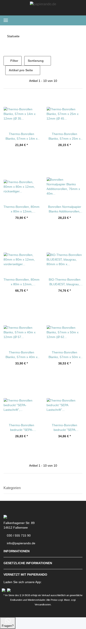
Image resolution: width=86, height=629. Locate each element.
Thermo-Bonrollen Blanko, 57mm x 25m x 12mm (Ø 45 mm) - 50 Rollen (64, 136)
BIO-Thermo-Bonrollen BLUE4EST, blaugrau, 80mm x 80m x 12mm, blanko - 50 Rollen (64, 282)
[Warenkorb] (78, 20)
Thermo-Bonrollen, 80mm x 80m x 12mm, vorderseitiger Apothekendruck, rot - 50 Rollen (21, 282)
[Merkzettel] (55, 20)
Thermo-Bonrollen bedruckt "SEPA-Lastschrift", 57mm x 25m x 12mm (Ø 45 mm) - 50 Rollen (21, 427)
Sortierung (36, 60)
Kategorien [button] (12, 488)
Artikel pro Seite (21, 70)
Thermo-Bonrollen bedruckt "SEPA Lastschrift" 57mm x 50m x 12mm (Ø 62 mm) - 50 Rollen (64, 427)
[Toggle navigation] (6, 20)
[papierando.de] (43, 4)
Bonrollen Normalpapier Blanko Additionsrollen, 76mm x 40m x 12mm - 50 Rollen (64, 209)
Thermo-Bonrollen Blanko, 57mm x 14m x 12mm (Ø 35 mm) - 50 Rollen (21, 136)
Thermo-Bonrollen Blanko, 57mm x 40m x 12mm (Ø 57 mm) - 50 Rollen (21, 355)
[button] (63, 20)
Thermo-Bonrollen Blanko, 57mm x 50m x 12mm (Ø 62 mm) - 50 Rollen (64, 355)
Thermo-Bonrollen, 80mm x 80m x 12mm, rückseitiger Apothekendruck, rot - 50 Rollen (21, 209)
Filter (13, 60)
